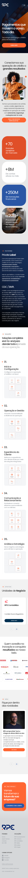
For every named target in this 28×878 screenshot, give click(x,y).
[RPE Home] (5, 5)
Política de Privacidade (7, 864)
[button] (11, 629)
